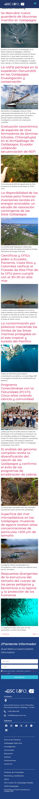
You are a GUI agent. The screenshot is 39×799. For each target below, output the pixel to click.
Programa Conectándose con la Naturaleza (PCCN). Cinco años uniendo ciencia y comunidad (17, 392)
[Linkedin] (6, 730)
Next (35, 634)
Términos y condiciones (17, 673)
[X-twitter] (21, 725)
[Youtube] (16, 725)
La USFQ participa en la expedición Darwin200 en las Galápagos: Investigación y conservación (19, 74)
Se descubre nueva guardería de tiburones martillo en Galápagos (19, 16)
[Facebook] (6, 725)
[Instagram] (11, 725)
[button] (35, 3)
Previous (5, 634)
